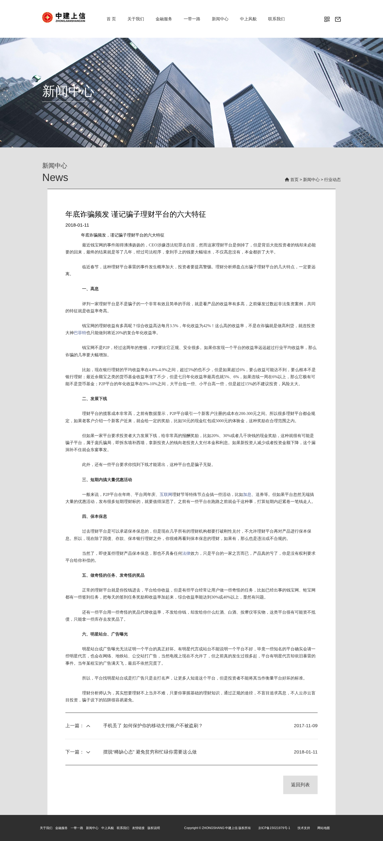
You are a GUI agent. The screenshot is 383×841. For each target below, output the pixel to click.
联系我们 (276, 19)
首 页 (111, 19)
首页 (294, 179)
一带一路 (192, 19)
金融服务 (164, 19)
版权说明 (153, 828)
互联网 (166, 494)
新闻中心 (220, 19)
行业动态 (332, 179)
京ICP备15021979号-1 (274, 828)
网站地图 (323, 828)
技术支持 (304, 828)
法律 (186, 553)
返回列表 (300, 784)
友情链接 (138, 828)
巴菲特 (80, 333)
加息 (247, 494)
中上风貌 (248, 19)
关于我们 (135, 19)
